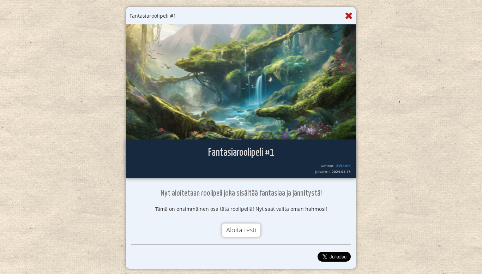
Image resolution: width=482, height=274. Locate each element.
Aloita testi (241, 230)
